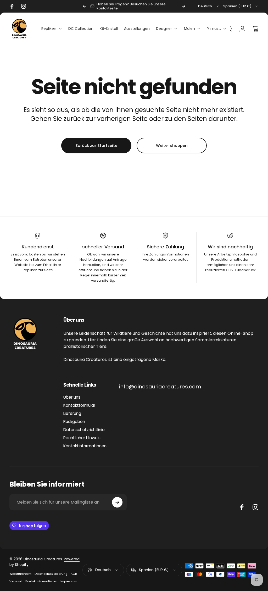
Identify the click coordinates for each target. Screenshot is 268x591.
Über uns (71, 397)
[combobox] (208, 6)
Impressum (68, 581)
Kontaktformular (79, 405)
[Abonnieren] (117, 502)
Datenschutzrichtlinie (84, 429)
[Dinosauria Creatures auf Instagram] (255, 507)
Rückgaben (74, 421)
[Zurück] (84, 6)
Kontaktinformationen (85, 445)
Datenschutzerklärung (51, 574)
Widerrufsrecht (20, 574)
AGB (74, 574)
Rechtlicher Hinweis (81, 437)
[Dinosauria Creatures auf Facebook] (242, 507)
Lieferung (72, 413)
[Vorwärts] (183, 6)
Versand (15, 581)
